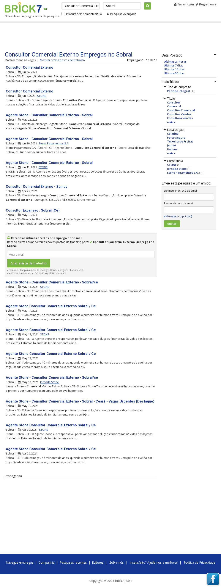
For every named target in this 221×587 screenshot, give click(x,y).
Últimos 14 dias (174, 69)
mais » (171, 122)
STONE (172, 165)
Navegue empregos (19, 562)
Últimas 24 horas (175, 61)
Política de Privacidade (199, 562)
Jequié (171, 145)
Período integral (178, 91)
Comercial (174, 106)
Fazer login (185, 4)
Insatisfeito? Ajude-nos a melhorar (154, 562)
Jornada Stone (177, 169)
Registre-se (207, 4)
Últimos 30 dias (174, 73)
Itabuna (172, 149)
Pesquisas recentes (73, 562)
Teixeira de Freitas (180, 141)
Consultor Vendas (179, 114)
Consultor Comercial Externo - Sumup (36, 186)
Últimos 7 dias (173, 65)
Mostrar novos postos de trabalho (62, 60)
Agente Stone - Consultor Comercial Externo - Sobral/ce (52, 282)
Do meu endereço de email (180, 190)
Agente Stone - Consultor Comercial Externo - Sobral (49, 115)
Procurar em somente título (84, 14)
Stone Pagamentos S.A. (183, 173)
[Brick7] (45, 9)
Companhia (47, 562)
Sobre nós (116, 562)
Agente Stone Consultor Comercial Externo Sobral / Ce (51, 306)
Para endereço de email (178, 203)
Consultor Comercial (181, 110)
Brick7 (23, 7)
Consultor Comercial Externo (29, 67)
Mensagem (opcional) (179, 216)
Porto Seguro (176, 137)
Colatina (172, 134)
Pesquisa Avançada (123, 14)
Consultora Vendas (180, 118)
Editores (97, 562)
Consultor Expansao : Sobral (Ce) (33, 210)
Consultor (173, 102)
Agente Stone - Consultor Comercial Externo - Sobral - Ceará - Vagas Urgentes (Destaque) (80, 401)
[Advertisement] (86, 37)
